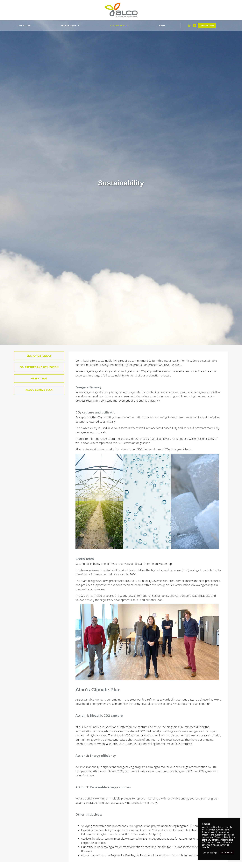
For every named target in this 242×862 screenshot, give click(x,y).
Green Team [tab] (39, 378)
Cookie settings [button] (210, 852)
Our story (24, 25)
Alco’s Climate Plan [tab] (39, 389)
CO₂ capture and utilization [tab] (39, 367)
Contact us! (207, 25)
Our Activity (68, 25)
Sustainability (119, 25)
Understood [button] (226, 852)
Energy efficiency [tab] (39, 355)
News (162, 25)
